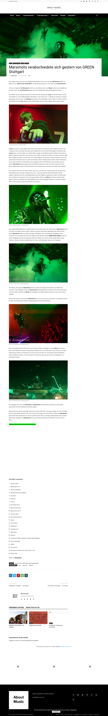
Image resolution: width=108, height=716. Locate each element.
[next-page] (13, 630)
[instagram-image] (18, 667)
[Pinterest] (89, 1)
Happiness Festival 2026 (35, 625)
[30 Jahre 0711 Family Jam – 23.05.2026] (58, 617)
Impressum (71, 15)
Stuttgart (26, 63)
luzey (19, 565)
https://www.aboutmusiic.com (27, 596)
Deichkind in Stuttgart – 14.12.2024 (18, 585)
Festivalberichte (42, 15)
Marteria (31, 565)
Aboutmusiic (14, 75)
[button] (97, 15)
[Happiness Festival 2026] (38, 617)
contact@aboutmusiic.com (52, 697)
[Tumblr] (95, 1)
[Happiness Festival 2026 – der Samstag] (18, 617)
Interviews (54, 15)
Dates (10, 623)
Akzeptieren (56, 712)
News (18, 15)
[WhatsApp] (22, 575)
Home (12, 15)
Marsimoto (18, 558)
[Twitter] (98, 1)
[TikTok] (92, 1)
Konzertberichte (28, 15)
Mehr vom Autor (32, 607)
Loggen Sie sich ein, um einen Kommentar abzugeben (24, 640)
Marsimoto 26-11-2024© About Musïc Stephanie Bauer (27, 563)
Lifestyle (63, 15)
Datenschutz (73, 710)
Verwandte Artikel (16, 607)
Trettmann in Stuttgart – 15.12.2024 (58, 585)
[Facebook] (81, 1)
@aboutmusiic (66, 646)
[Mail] (86, 1)
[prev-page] (10, 630)
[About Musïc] (54, 8)
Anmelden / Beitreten (13, 1)
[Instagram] (84, 1)
